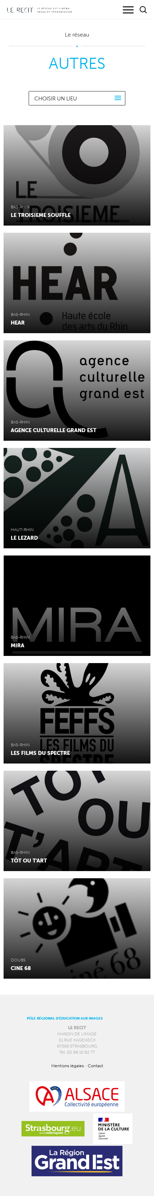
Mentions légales (67, 1065)
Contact (95, 1065)
